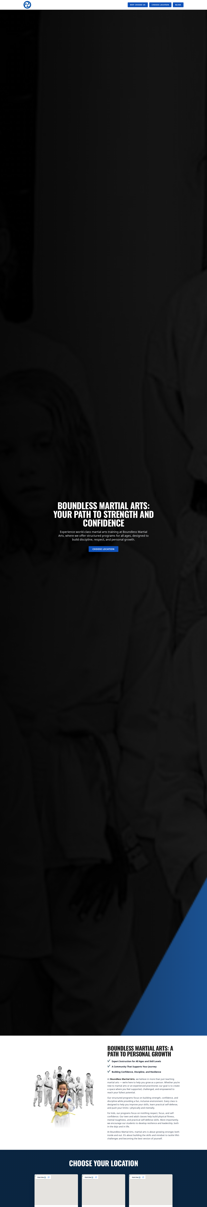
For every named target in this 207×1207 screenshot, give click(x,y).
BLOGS (178, 5)
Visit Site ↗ (41, 1177)
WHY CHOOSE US (137, 5)
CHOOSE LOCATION (160, 5)
